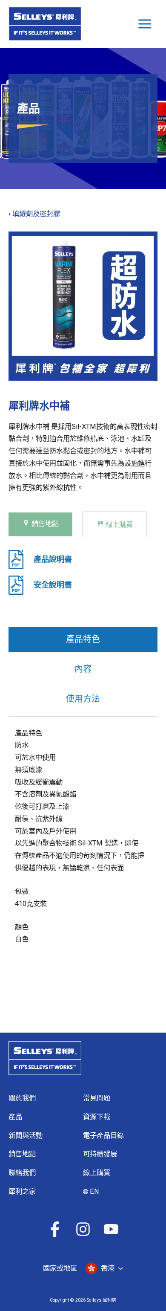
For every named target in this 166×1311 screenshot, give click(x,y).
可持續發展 (100, 1154)
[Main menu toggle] (144, 24)
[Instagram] (83, 1229)
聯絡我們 (22, 1173)
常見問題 (96, 1098)
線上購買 (119, 525)
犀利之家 (22, 1191)
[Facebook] (55, 1229)
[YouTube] (111, 1229)
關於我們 (22, 1098)
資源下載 (96, 1117)
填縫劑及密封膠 (36, 214)
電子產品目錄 (103, 1136)
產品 (15, 1117)
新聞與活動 (26, 1136)
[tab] (83, 639)
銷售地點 (45, 524)
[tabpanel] (80, 842)
